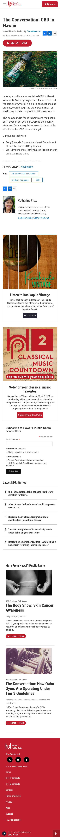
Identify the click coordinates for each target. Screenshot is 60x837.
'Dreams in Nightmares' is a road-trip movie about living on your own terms (30, 531)
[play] (4, 833)
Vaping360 (27, 166)
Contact (9, 790)
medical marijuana (20, 180)
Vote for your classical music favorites (30, 389)
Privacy (9, 802)
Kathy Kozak (10, 616)
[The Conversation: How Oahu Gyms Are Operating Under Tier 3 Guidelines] (29, 661)
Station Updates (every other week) (23, 452)
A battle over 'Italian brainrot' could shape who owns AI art (31, 506)
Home (8, 772)
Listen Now (30, 315)
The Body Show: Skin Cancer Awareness (29, 608)
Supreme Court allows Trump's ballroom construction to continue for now (28, 519)
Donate (51, 4)
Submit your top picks (30, 414)
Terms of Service (13, 796)
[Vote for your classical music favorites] (30, 354)
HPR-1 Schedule (13, 778)
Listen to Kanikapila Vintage (30, 295)
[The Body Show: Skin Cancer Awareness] (29, 582)
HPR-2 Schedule (13, 784)
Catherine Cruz (34, 31)
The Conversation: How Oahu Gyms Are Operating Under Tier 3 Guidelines (30, 688)
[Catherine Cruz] (9, 204)
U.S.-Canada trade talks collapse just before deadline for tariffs (30, 493)
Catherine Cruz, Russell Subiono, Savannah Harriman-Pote (28, 700)
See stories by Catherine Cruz (33, 217)
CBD (38, 180)
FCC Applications (13, 820)
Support (9, 814)
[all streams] (56, 833)
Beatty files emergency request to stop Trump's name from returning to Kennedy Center (32, 543)
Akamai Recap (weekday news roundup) (25, 460)
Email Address (13, 439)
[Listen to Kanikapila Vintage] (30, 262)
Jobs (8, 808)
